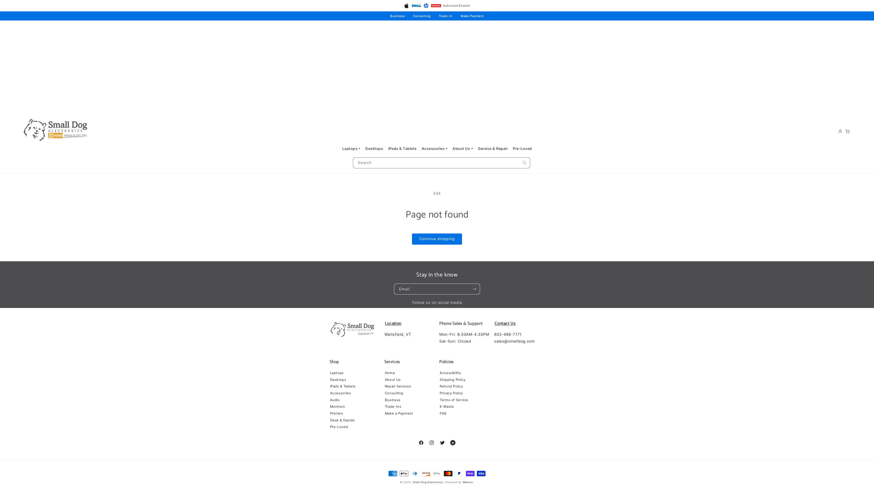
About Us (461, 148)
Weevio (468, 482)
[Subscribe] (474, 289)
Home (390, 373)
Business (397, 16)
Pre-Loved (522, 148)
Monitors (337, 407)
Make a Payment (399, 413)
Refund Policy (451, 386)
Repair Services (398, 386)
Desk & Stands (342, 420)
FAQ (443, 413)
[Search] (524, 163)
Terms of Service (454, 400)
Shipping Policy (452, 380)
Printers (336, 413)
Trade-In (445, 16)
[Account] (840, 131)
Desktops (374, 148)
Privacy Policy (451, 393)
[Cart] (847, 131)
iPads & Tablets (402, 148)
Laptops (350, 148)
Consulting (422, 16)
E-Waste (447, 407)
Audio (335, 400)
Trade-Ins (393, 407)
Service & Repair (493, 148)
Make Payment (472, 16)
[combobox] (441, 163)
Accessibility (450, 373)
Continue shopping (437, 239)
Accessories (433, 148)
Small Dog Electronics (428, 482)
